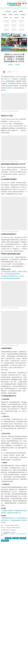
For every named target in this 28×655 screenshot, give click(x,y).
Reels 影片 (16, 17)
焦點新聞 (17, 64)
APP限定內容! (8, 11)
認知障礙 (15, 538)
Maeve (10, 71)
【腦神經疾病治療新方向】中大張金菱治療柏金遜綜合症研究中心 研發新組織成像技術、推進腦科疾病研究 (14, 520)
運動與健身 (23, 14)
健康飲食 (16, 14)
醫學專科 (4, 14)
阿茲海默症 (10, 85)
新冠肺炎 (6, 17)
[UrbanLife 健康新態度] (14, 4)
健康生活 (10, 14)
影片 (11, 17)
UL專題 (22, 17)
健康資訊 (15, 11)
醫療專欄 (21, 11)
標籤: (2, 538)
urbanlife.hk (13, 532)
